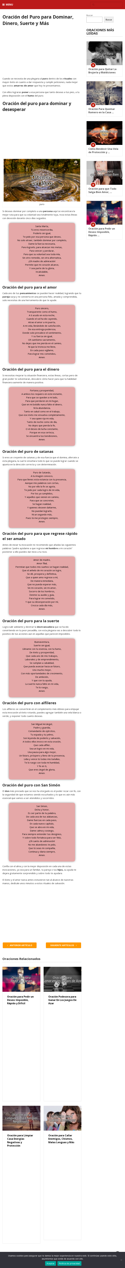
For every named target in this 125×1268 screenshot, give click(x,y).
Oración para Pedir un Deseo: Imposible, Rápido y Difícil (20, 1000)
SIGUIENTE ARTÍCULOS (62, 945)
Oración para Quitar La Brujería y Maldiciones (102, 70)
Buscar (89, 15)
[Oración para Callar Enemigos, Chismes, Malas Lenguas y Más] (62, 1118)
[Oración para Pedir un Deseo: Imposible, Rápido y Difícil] (21, 979)
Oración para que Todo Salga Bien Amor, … (102, 190)
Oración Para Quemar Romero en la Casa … (101, 110)
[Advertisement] (41, 54)
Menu (9, 4)
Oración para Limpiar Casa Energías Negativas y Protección (20, 1140)
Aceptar (50, 1263)
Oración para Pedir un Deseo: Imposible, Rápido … (101, 232)
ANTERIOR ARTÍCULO (20, 945)
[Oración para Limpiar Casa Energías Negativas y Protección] (21, 1118)
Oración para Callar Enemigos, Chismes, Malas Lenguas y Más (61, 1139)
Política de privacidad (69, 1263)
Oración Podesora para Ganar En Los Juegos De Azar (62, 1000)
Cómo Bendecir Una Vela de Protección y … (103, 150)
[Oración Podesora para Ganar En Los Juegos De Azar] (62, 979)
